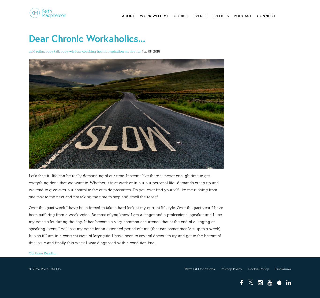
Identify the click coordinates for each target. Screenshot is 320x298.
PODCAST (243, 15)
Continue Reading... (43, 253)
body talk (53, 51)
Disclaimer (283, 269)
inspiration (116, 51)
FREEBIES (220, 15)
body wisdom (71, 51)
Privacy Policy (231, 269)
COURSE (181, 15)
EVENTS (200, 15)
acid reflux (37, 51)
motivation (133, 51)
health (102, 51)
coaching (89, 51)
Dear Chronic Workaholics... (87, 38)
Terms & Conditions (200, 269)
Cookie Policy (258, 269)
